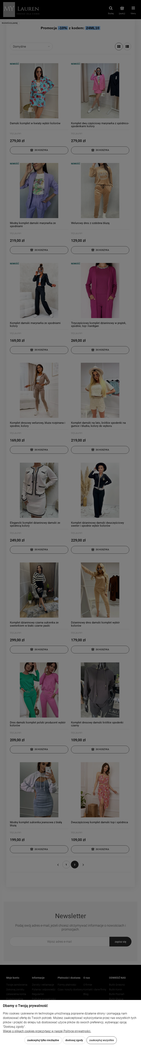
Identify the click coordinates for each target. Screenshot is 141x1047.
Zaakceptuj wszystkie (101, 1040)
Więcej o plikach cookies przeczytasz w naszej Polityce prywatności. (47, 1031)
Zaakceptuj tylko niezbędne (43, 1040)
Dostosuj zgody (74, 1040)
